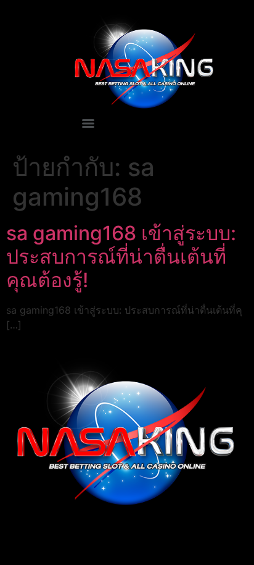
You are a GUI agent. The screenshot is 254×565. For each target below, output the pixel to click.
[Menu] (88, 123)
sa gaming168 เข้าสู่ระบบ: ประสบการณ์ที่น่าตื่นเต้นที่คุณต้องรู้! (121, 257)
